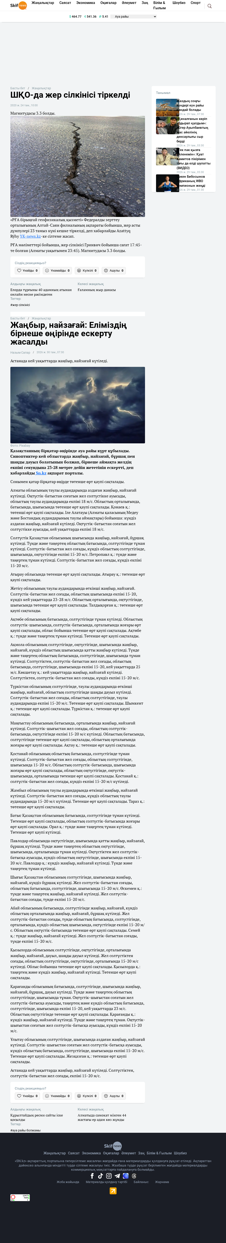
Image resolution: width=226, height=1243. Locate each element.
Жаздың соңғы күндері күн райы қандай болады (190, 105)
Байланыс (141, 1182)
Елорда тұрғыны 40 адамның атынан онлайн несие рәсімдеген (41, 292)
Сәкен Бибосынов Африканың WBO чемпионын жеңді (191, 181)
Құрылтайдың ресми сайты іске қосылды (36, 1117)
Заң (141, 1153)
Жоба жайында (68, 1182)
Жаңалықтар (41, 88)
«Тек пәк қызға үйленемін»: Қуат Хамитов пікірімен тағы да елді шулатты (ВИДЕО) (194, 159)
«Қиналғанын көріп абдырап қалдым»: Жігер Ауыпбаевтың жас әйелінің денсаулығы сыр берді (192, 130)
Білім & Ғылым (159, 1153)
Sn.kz (40, 473)
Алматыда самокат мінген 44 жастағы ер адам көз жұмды (102, 1117)
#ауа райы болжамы (25, 1130)
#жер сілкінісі (20, 305)
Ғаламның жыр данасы (97, 289)
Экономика (91, 1153)
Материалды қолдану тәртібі (106, 1182)
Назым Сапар (20, 352)
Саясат (74, 1153)
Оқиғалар (111, 1153)
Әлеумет (128, 1153)
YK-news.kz (30, 236)
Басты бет (17, 88)
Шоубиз (180, 1153)
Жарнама (162, 1182)
